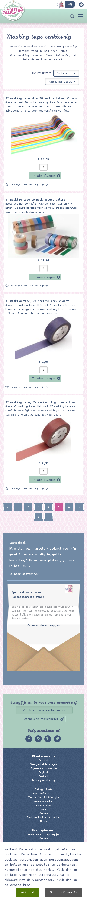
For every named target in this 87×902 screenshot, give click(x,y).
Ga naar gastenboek (24, 573)
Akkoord (27, 892)
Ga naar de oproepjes (43, 625)
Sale (43, 809)
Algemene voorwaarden (44, 768)
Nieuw (43, 821)
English (43, 772)
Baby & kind (43, 805)
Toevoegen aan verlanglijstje (29, 184)
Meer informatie (64, 892)
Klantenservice (43, 756)
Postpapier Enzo (43, 793)
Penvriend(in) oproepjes (44, 834)
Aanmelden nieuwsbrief (41, 718)
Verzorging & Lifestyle (43, 797)
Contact (43, 776)
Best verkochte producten (43, 817)
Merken (43, 813)
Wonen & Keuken (43, 801)
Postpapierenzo (43, 830)
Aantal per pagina (61, 81)
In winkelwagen (43, 175)
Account (43, 760)
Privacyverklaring (43, 780)
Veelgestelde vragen (43, 764)
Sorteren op (65, 73)
